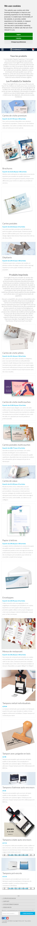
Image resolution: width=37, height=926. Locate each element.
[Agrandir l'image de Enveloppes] (18, 578)
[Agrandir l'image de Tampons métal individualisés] (18, 685)
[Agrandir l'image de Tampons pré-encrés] (18, 864)
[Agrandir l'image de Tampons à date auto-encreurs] (18, 821)
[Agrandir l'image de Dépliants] (18, 248)
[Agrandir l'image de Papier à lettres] (18, 521)
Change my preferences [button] (18, 42)
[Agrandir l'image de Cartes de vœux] (18, 472)
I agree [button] (18, 34)
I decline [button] (18, 38)
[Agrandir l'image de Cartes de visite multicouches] (18, 388)
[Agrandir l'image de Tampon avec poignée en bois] (18, 735)
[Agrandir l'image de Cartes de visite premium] (18, 106)
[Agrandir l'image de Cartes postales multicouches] (18, 433)
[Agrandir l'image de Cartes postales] (18, 204)
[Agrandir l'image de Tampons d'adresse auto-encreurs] (18, 778)
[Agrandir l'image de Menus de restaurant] (18, 633)
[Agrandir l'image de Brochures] (18, 149)
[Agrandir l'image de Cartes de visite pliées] (18, 337)
